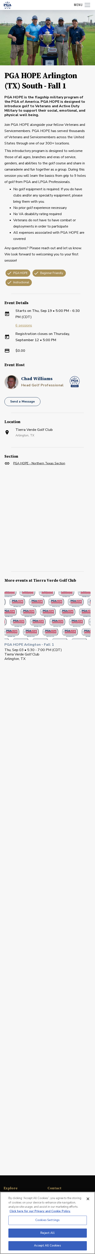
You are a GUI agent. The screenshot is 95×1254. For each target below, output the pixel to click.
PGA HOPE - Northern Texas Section (39, 463)
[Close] (88, 1199)
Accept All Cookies (47, 1246)
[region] (47, 1223)
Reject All (47, 1233)
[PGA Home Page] (7, 5)
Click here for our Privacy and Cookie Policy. (40, 1211)
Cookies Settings (47, 1220)
